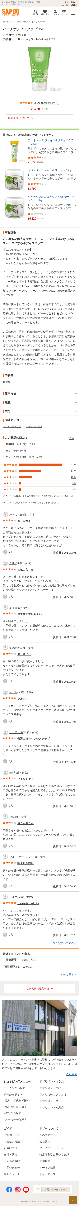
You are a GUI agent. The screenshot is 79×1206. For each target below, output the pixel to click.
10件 (73, 477)
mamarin (14, 647)
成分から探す (13, 1113)
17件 (73, 471)
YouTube (26, 1189)
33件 (73, 465)
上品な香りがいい (28, 903)
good (6, 552)
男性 (23, 451)
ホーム (6, 22)
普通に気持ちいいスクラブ (33, 738)
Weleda (22, 34)
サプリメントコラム (52, 1101)
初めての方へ (48, 1135)
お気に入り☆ (25, 569)
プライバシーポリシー (53, 1148)
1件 (74, 483)
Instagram (18, 1189)
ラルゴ (13, 897)
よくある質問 (12, 1161)
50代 (39, 456)
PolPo (12, 563)
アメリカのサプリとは (53, 1094)
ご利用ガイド (12, 1135)
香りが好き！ (25, 521)
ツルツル (22, 698)
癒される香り (25, 863)
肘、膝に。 (24, 654)
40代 (31, 456)
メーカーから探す (16, 1119)
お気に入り (45, 14)
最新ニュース (12, 1174)
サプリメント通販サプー (11, 12)
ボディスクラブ (38, 22)
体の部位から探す (16, 1106)
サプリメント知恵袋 (52, 1107)
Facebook (9, 1189)
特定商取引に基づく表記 (54, 1154)
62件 (71, 438)
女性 (16, 451)
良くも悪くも (25, 823)
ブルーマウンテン (20, 857)
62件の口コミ (50, 103)
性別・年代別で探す (17, 1100)
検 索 (35, 14)
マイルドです (25, 778)
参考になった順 (25, 444)
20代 (16, 456)
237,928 (66, 5)
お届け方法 (10, 1148)
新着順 (10, 444)
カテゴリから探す (14, 1088)
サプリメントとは (50, 1088)
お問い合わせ (12, 1167)
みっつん (14, 514)
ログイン (55, 14)
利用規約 (45, 1161)
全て (8, 451)
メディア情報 (48, 1167)
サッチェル (16, 732)
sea (11, 772)
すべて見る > (68, 974)
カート (64, 14)
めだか (13, 692)
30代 (23, 456)
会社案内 (71, 1074)
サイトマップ (48, 1174)
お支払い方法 (12, 1141)
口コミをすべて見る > (63, 943)
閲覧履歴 (11, 959)
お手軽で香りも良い (29, 614)
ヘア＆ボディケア (20, 22)
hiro (11, 607)
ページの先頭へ (73, 1200)
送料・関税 (10, 1154)
